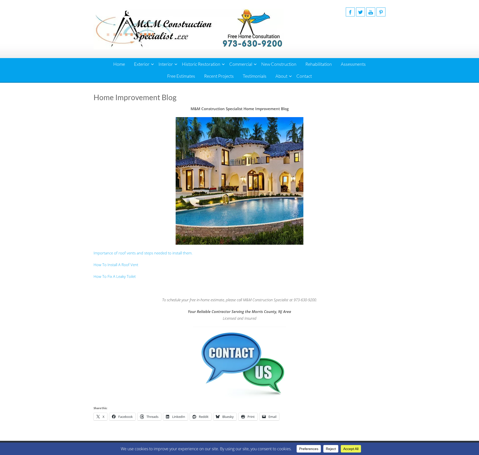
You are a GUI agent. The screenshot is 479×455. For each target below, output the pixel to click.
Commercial (240, 64)
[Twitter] (360, 11)
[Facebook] (350, 11)
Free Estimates (181, 76)
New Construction (278, 64)
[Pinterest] (380, 11)
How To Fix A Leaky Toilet (115, 276)
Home (119, 64)
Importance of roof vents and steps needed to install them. (143, 252)
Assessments (353, 64)
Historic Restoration (201, 64)
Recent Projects (219, 76)
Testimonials (254, 76)
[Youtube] (370, 11)
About (281, 76)
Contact (304, 76)
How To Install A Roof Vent (116, 264)
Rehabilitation (318, 64)
